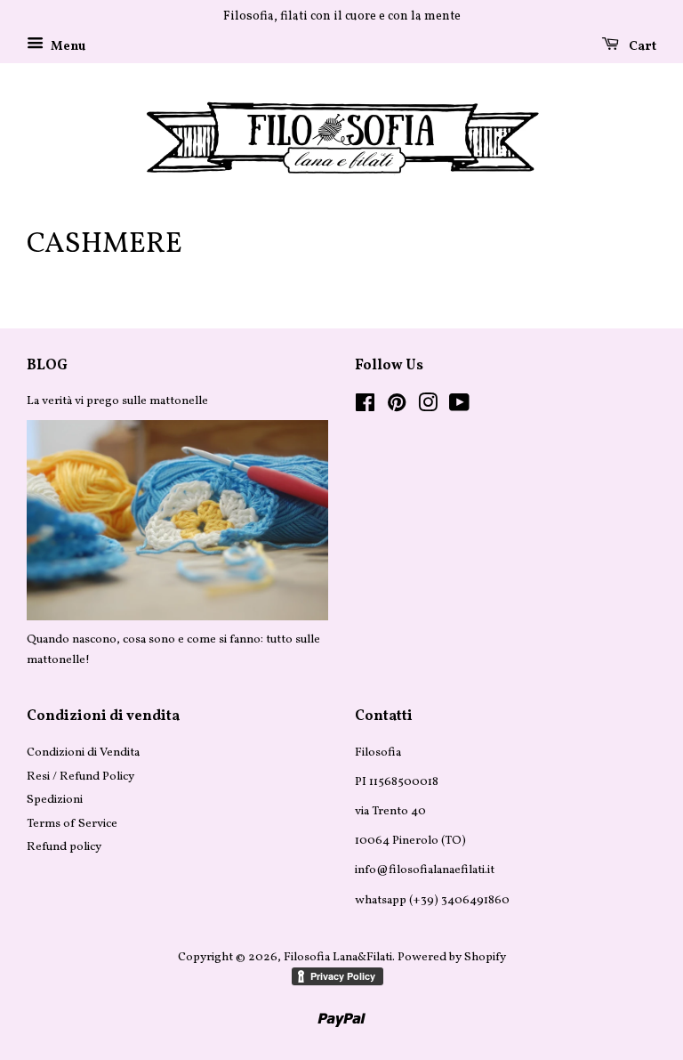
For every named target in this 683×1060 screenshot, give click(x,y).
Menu (66, 46)
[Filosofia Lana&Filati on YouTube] (459, 407)
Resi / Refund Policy (80, 776)
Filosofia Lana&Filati (338, 957)
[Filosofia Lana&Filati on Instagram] (428, 407)
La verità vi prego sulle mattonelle (117, 400)
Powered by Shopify (452, 957)
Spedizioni (55, 799)
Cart (641, 46)
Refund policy (64, 846)
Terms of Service (72, 823)
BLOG (47, 366)
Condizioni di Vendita (83, 752)
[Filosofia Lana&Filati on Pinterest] (396, 407)
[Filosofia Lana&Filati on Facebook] (365, 407)
